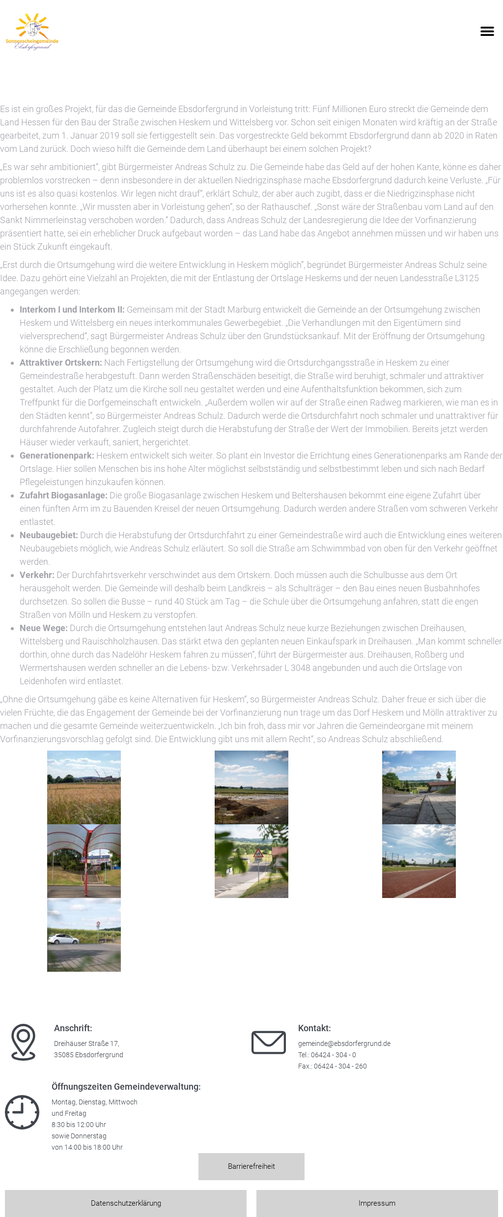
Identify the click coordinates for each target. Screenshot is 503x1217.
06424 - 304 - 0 (333, 1055)
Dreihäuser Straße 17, (86, 1044)
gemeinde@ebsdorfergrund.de (344, 1044)
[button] (487, 32)
